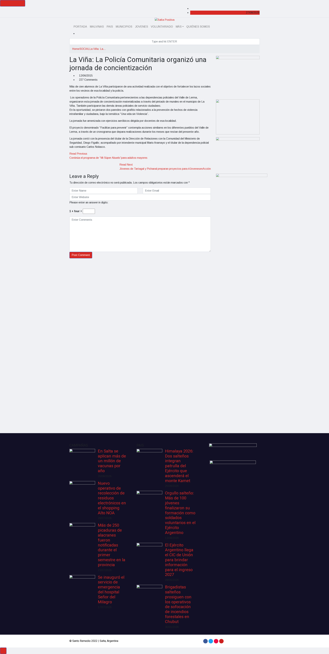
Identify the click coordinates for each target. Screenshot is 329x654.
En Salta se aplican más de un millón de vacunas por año (112, 461)
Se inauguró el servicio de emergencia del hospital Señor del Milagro (111, 589)
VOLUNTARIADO (162, 26)
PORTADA (80, 26)
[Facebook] (205, 641)
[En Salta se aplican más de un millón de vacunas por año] (82, 462)
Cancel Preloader (12, 3)
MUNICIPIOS (124, 26)
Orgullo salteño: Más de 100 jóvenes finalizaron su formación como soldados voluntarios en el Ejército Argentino (180, 513)
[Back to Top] (3, 650)
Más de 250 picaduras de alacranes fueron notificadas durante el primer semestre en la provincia (111, 545)
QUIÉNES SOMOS (198, 26)
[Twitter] (211, 641)
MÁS (179, 26)
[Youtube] (221, 641)
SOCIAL (84, 48)
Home (75, 48)
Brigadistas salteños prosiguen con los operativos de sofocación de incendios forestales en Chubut (178, 604)
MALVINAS (97, 26)
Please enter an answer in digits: (88, 202)
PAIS (110, 26)
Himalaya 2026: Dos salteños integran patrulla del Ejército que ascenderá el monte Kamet (179, 466)
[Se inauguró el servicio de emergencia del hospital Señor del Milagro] (82, 588)
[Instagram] (216, 641)
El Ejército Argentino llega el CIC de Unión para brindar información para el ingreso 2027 (179, 560)
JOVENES (141, 26)
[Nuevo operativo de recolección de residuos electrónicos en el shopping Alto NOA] (82, 494)
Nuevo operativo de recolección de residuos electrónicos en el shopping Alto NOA (112, 498)
